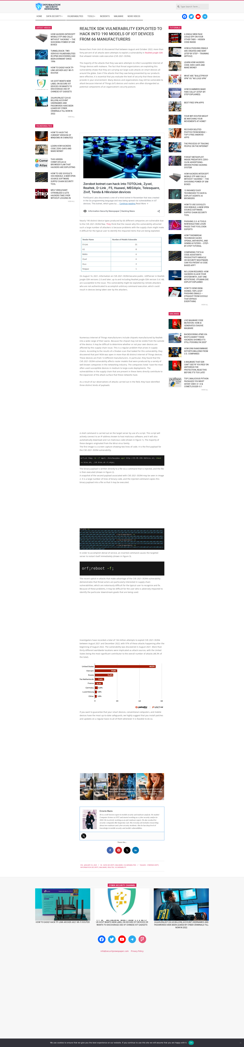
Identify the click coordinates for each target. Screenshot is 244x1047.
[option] (94, 786)
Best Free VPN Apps (194, 103)
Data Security (108, 865)
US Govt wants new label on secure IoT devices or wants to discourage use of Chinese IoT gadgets (61, 86)
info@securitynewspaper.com (115, 951)
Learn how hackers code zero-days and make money (61, 148)
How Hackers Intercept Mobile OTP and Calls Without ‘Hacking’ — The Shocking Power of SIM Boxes (63, 39)
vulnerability (120, 867)
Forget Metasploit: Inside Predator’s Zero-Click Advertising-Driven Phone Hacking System (196, 162)
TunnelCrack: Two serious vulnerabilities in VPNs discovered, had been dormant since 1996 (63, 56)
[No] (240, 1042)
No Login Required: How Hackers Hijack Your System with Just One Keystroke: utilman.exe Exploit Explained (196, 276)
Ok (191, 1042)
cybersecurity (153, 865)
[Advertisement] (122, 112)
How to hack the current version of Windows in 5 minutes (62, 135)
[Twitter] (83, 835)
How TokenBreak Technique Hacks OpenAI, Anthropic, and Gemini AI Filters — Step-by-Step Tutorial (196, 240)
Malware (119, 865)
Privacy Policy (137, 951)
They (108, 224)
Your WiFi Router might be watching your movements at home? (196, 118)
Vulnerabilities (130, 865)
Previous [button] (77, 786)
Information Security (89, 867)
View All (71, 117)
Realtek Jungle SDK (154, 52)
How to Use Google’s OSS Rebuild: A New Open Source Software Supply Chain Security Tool (63, 178)
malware (103, 867)
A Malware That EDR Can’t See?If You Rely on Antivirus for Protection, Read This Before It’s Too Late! (196, 367)
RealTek (111, 867)
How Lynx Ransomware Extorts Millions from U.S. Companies (196, 351)
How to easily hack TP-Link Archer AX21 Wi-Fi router (62, 70)
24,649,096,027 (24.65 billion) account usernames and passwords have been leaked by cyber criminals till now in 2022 (62, 106)
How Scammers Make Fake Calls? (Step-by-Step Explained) (195, 92)
